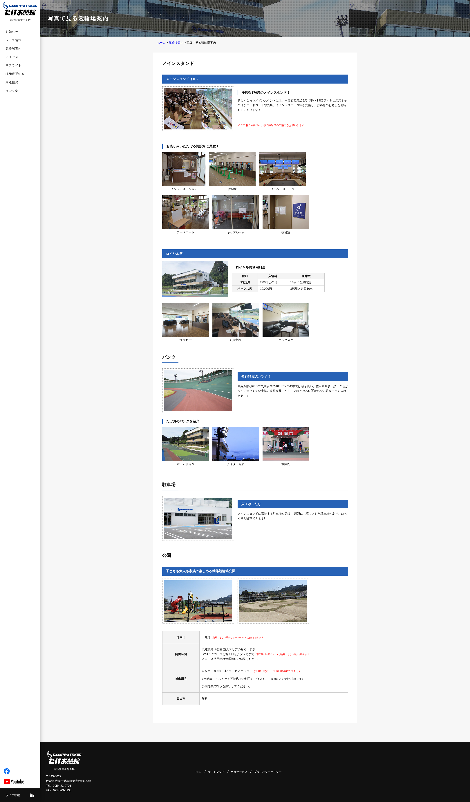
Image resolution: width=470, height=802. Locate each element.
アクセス (12, 57)
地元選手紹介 (15, 73)
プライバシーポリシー (268, 771)
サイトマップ (216, 771)
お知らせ (12, 31)
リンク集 (12, 90)
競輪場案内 (14, 48)
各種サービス (239, 771)
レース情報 (14, 40)
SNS (198, 771)
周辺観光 (12, 82)
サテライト (14, 65)
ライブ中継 (13, 795)
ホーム (161, 42)
